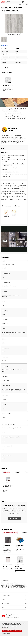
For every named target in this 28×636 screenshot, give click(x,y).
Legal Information (9, 614)
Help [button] (3, 607)
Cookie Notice (5, 627)
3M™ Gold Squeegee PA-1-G (19, 550)
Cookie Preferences (10, 615)
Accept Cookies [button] (18, 630)
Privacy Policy (16, 614)
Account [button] (23, 4)
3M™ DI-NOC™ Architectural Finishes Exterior (8, 89)
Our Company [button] (6, 595)
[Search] (23, 2)
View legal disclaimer (5, 67)
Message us (15, 518)
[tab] (6, 472)
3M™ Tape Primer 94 (7, 568)
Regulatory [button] (5, 603)
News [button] (3, 599)
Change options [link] (4, 45)
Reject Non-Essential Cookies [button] (8, 630)
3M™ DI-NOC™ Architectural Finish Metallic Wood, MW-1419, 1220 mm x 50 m (8, 551)
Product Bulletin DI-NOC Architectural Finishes (8, 486)
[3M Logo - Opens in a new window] (3, 2)
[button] (6, 633)
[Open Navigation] (26, 1)
